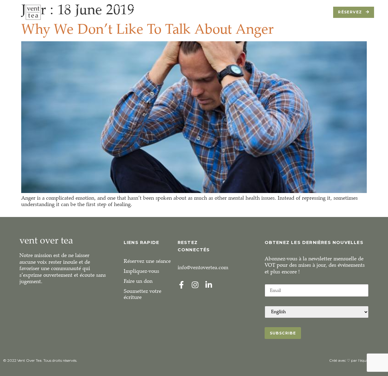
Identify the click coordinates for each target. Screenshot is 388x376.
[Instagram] (195, 285)
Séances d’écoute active (131, 7)
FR (119, 16)
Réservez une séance (147, 261)
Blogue (276, 7)
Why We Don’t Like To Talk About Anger (147, 29)
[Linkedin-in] (208, 285)
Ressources (239, 7)
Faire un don (138, 281)
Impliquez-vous (141, 271)
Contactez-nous (82, 16)
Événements (190, 7)
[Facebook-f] (181, 285)
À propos (69, 7)
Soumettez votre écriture (142, 294)
